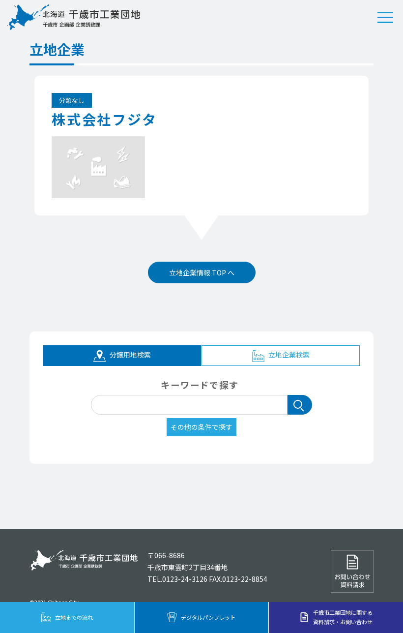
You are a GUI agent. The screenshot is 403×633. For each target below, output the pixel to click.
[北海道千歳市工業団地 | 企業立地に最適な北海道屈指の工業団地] (73, 17)
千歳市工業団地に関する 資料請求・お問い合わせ (343, 617)
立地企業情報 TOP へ (201, 272)
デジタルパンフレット (208, 617)
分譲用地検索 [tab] (129, 355)
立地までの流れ (74, 617)
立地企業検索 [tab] (288, 355)
